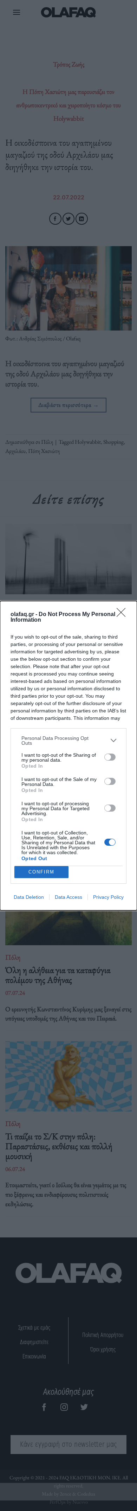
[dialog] (68, 755)
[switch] (110, 757)
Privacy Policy (108, 897)
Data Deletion (29, 897)
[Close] (123, 614)
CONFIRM (41, 872)
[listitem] (68, 740)
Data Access (68, 897)
